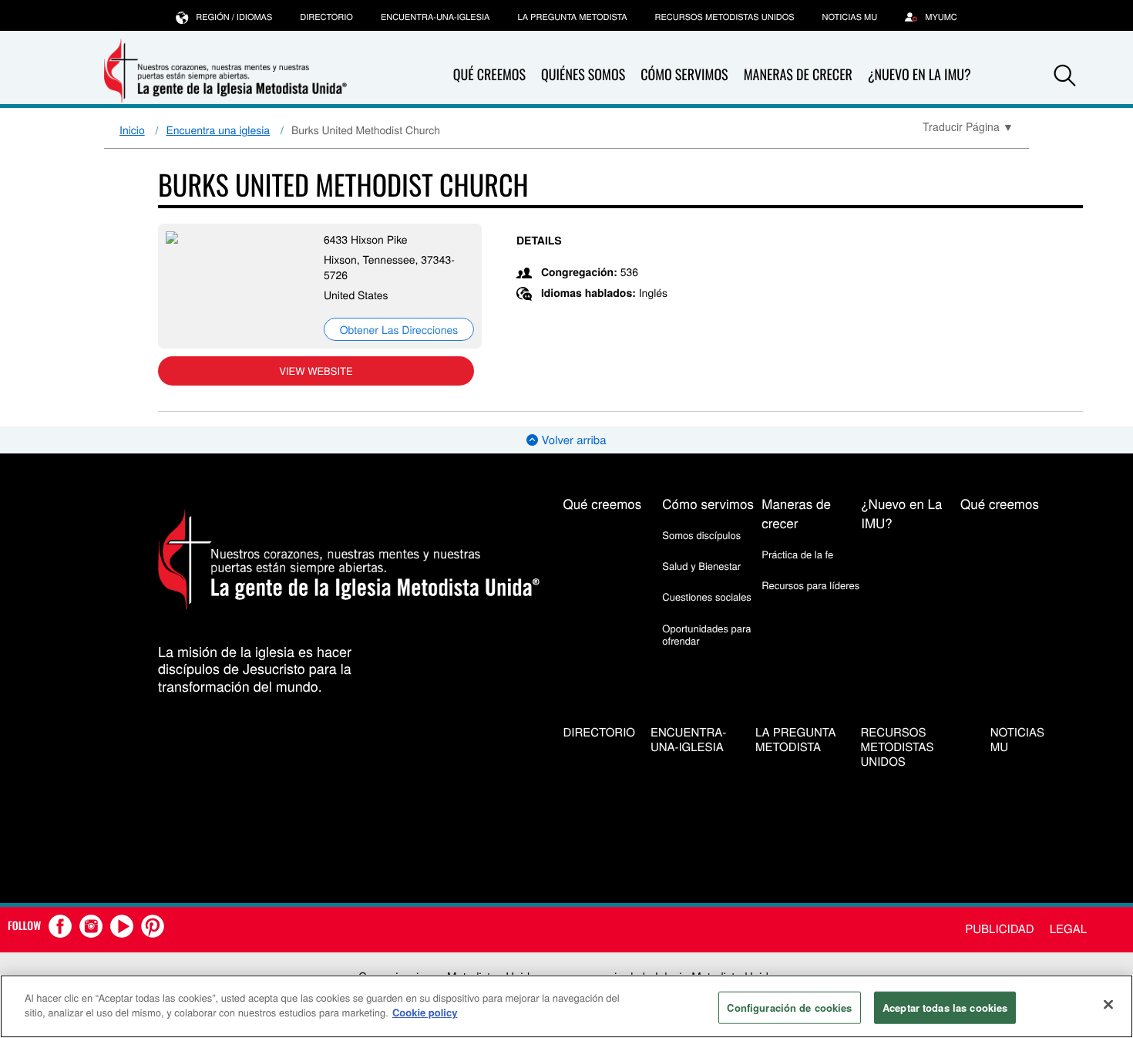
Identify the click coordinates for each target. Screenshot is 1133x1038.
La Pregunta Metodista (572, 17)
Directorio (326, 17)
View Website (315, 370)
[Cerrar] (1108, 1004)
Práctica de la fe (797, 554)
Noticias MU (850, 17)
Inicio (132, 129)
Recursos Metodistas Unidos (725, 17)
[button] (1065, 75)
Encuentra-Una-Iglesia (435, 17)
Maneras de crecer (798, 75)
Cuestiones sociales (706, 596)
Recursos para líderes (810, 585)
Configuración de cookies (789, 1007)
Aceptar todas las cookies (945, 1007)
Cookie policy (425, 1012)
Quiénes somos (583, 75)
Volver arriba (572, 440)
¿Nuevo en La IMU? (919, 75)
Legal (1068, 929)
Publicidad (999, 929)
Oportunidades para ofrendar (706, 634)
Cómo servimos (684, 75)
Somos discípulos (701, 534)
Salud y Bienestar (701, 565)
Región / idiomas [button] (234, 17)
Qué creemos (489, 75)
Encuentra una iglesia (218, 129)
